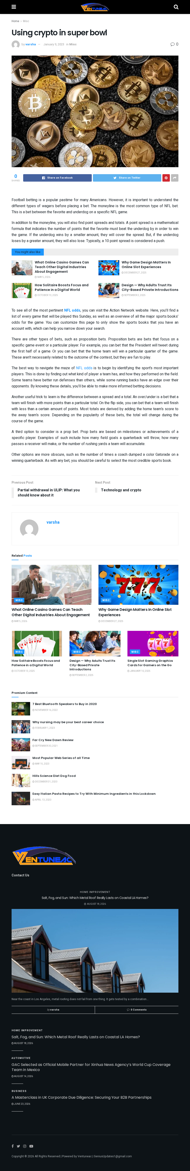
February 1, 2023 (45, 728)
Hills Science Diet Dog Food (54, 776)
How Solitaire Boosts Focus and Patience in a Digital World (62, 287)
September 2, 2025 (135, 295)
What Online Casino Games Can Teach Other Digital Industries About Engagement (62, 267)
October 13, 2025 (47, 295)
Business (19, 1091)
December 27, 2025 (135, 272)
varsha (30, 44)
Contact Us (20, 875)
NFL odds (84, 368)
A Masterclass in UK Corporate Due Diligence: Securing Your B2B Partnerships (82, 1097)
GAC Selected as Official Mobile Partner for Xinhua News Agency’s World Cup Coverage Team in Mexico (91, 1067)
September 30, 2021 (46, 746)
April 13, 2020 (43, 800)
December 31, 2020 (46, 781)
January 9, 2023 (53, 44)
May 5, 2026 (43, 277)
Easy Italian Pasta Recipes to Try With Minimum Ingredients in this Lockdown (94, 794)
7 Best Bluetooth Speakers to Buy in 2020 (64, 704)
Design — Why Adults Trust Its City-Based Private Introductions (150, 287)
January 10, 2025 (140, 671)
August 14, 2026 (23, 1076)
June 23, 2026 (22, 1104)
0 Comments (139, 1010)
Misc (26, 21)
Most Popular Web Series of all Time (61, 758)
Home (15, 21)
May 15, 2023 (42, 763)
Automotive (21, 1058)
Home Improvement (95, 892)
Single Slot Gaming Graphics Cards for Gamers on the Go (150, 663)
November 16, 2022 (46, 710)
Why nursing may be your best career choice (68, 722)
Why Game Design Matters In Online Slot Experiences (146, 264)
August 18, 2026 (23, 1043)
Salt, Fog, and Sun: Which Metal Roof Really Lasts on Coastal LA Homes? (95, 897)
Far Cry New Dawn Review (52, 740)
